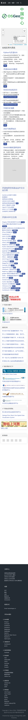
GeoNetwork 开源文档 (10, 290)
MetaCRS (6, 701)
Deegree (6, 621)
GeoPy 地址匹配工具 (10, 282)
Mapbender (7, 629)
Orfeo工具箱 (8, 242)
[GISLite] (12, 440)
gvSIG (5, 695)
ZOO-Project (7, 692)
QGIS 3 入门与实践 (9, 209)
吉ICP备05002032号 (18, 712)
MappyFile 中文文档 (9, 263)
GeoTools (6, 663)
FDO (5, 657)
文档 (9, 3)
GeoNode (6, 652)
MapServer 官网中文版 (10, 244)
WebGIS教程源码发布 (12, 147)
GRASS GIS (7, 683)
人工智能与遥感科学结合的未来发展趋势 (16, 341)
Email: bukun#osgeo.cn (10, 608)
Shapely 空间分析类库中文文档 (13, 222)
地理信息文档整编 (7, 199)
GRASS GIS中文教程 (8, 201)
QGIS (5, 686)
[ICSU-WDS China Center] (8, 440)
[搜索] (20, 3)
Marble (6, 684)
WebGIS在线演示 (10, 90)
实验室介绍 (7, 598)
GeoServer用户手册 (10, 279)
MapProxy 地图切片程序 (11, 271)
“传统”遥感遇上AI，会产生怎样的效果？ (15, 351)
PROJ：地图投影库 (9, 257)
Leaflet (10, 44)
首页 (4, 3)
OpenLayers (7, 638)
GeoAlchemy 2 (6, 234)
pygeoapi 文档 (9, 251)
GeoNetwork (7, 644)
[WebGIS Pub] (14, 170)
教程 (5, 592)
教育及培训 (7, 674)
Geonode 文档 (8, 265)
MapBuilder (7, 631)
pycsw (5, 646)
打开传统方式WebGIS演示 (10, 104)
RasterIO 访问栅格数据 (11, 284)
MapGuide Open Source (10, 635)
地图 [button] (13, 3)
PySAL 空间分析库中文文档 (12, 246)
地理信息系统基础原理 (10, 203)
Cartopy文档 (7, 261)
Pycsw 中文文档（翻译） (11, 240)
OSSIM (6, 665)
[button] (3, 30)
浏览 (5, 65)
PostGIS (6, 667)
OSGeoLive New (8, 286)
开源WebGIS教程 (10, 69)
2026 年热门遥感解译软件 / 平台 (13, 331)
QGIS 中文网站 (8, 236)
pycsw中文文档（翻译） (10, 575)
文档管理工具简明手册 (8, 211)
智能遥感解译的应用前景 (11, 354)
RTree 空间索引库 (9, 232)
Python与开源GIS (10, 52)
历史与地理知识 (9, 129)
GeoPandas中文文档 (12, 249)
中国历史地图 (8, 108)
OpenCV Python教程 (8, 207)
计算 (17, 3)
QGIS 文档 (7, 277)
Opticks (6, 697)
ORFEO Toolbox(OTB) (9, 703)
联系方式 (6, 596)
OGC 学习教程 (8, 238)
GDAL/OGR (7, 659)
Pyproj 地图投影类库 (10, 255)
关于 (5, 590)
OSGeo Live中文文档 (9, 578)
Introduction (7, 599)
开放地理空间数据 (8, 672)
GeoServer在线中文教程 (9, 195)
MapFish (6, 633)
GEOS (5, 661)
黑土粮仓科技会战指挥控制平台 (11, 412)
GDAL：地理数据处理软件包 (12, 275)
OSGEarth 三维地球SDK (10, 269)
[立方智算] (20, 440)
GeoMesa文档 (11, 288)
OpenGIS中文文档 (8, 267)
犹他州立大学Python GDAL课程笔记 (13, 580)
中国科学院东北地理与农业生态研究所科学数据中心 (13, 389)
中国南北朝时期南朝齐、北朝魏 (20, 44)
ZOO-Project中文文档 (9, 259)
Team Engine (7, 693)
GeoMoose (7, 625)
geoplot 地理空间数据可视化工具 (13, 273)
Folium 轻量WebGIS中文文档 (10, 253)
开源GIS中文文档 (9, 217)
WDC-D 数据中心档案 (8, 205)
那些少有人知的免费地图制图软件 (14, 361)
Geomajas (6, 623)
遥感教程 (4, 197)
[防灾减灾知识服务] (16, 440)
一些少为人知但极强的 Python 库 (13, 357)
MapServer (7, 636)
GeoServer (7, 627)
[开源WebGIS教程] (4, 440)
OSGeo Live (7, 676)
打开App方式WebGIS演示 (10, 96)
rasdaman (6, 705)
